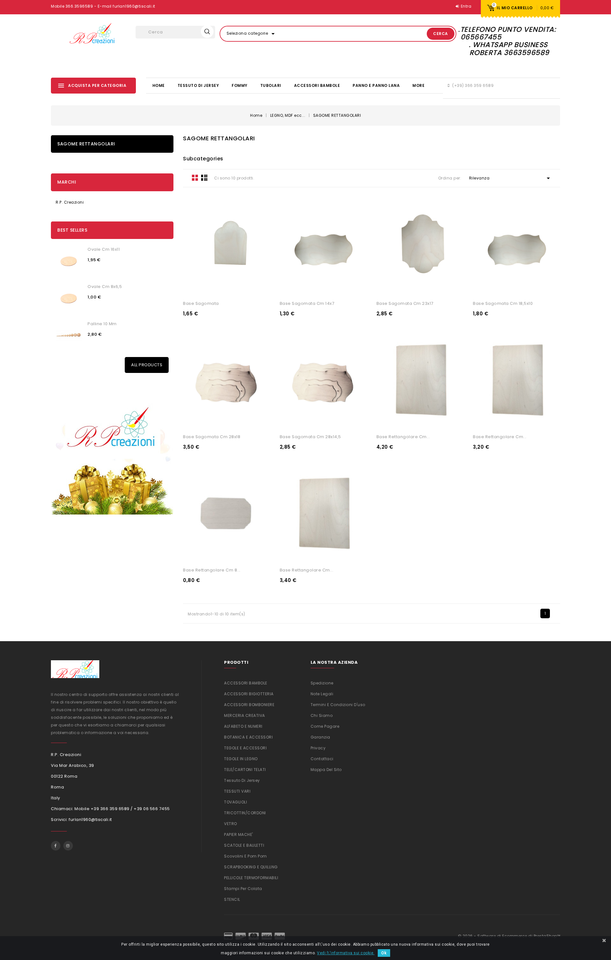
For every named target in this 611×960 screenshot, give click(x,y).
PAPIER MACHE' (238, 834)
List (204, 177)
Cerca (440, 33)
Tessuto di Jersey (198, 85)
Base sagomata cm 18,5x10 (503, 303)
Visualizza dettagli (203, 287)
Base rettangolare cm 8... (212, 570)
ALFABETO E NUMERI (243, 726)
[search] (207, 32)
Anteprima (249, 287)
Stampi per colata (243, 888)
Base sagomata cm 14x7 (307, 303)
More (418, 85)
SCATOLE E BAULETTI (244, 845)
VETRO (230, 823)
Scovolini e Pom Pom (245, 856)
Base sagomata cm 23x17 (404, 303)
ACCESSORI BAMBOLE (317, 85)
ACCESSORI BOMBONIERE (249, 704)
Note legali (322, 694)
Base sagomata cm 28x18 (211, 437)
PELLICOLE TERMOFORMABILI (251, 877)
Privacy (318, 748)
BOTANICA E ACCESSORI (248, 737)
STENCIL (232, 899)
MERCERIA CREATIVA (244, 715)
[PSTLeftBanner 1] (112, 451)
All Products (146, 365)
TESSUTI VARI (237, 791)
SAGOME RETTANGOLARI (86, 144)
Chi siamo (322, 715)
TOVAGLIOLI (235, 802)
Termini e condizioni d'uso (338, 704)
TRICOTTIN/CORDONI (245, 813)
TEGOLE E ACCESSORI (245, 748)
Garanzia (320, 737)
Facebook (55, 846)
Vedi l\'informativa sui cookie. (346, 953)
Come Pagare (325, 726)
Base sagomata (201, 303)
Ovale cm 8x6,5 (105, 287)
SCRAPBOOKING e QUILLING (251, 867)
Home (158, 85)
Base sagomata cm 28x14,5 (310, 437)
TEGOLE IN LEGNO (241, 758)
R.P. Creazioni (70, 202)
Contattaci (322, 758)
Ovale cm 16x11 (104, 249)
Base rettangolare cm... (403, 437)
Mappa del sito (326, 769)
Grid (195, 177)
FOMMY (240, 85)
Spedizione (322, 683)
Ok (384, 953)
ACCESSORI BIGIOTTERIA (249, 694)
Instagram (68, 846)
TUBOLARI (270, 85)
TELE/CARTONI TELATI (245, 769)
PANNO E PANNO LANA (376, 85)
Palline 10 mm (102, 324)
